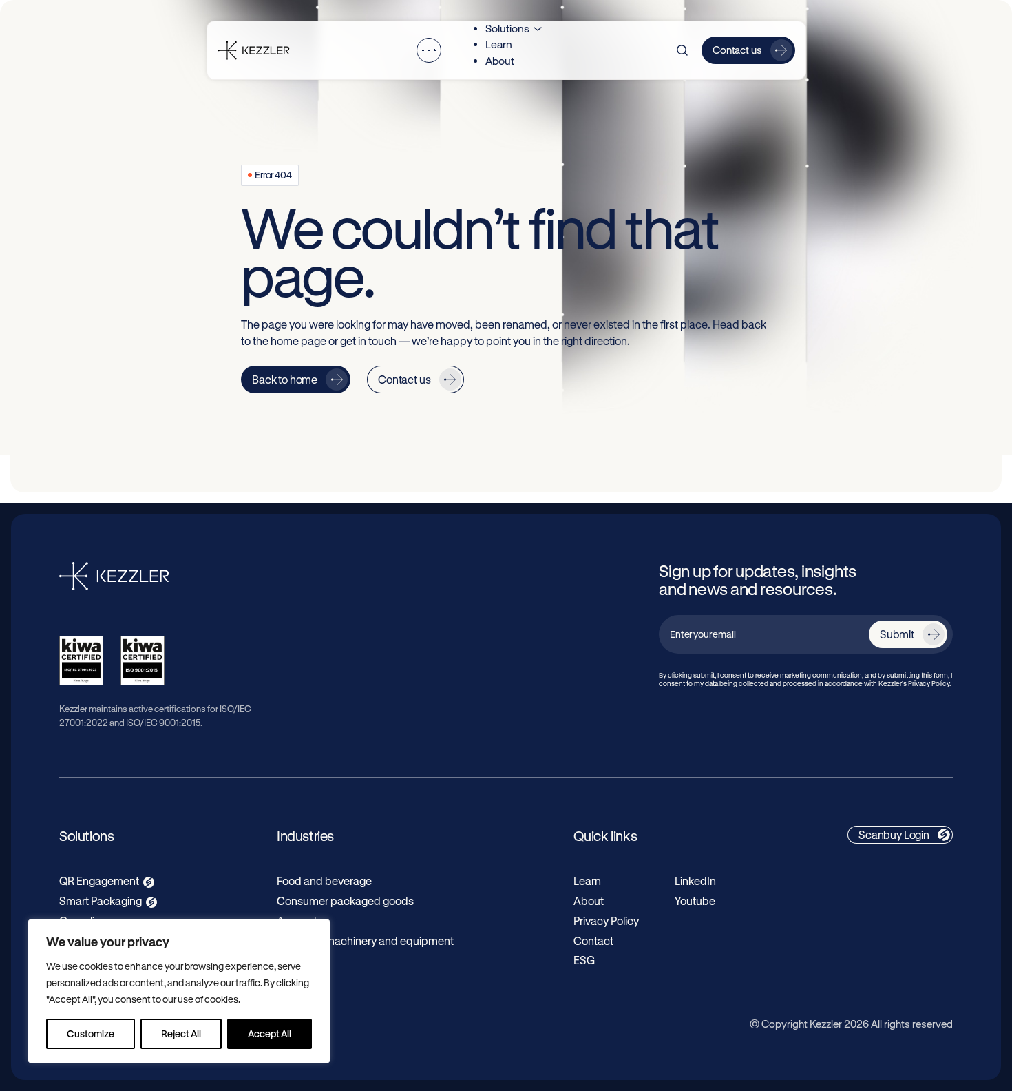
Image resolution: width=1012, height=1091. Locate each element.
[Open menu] (429, 50)
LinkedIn (695, 880)
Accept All (269, 1033)
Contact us (737, 49)
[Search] (682, 50)
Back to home (284, 379)
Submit (897, 634)
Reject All (181, 1033)
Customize (90, 1033)
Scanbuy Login (893, 834)
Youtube (695, 900)
